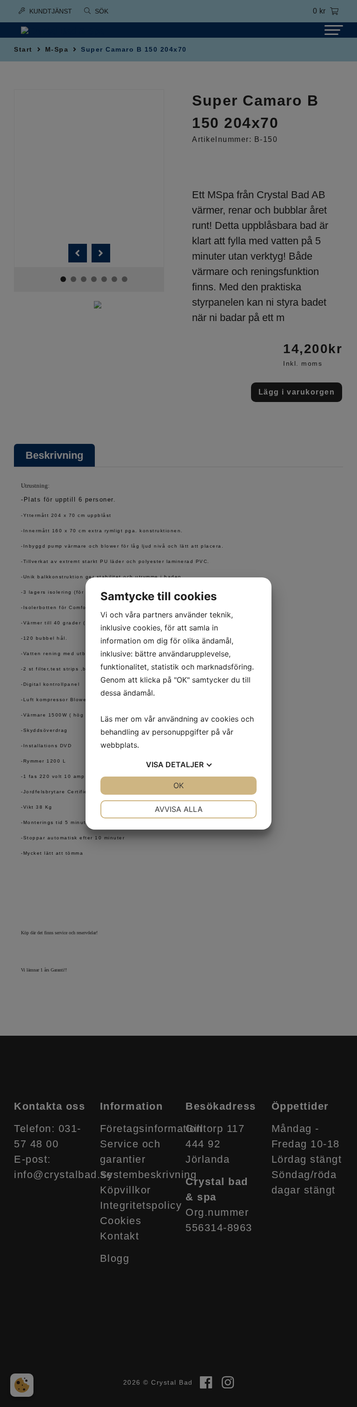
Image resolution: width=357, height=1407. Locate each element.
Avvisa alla (179, 809)
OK (178, 785)
